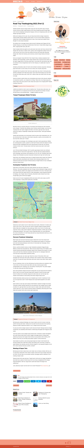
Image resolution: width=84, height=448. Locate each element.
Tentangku (33, 1)
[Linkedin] (44, 381)
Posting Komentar (30, 26)
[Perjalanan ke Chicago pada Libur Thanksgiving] (35, 394)
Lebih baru (16, 385)
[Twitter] (38, 381)
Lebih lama (49, 385)
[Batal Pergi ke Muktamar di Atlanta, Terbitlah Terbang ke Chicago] (15, 399)
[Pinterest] (49, 381)
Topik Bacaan (39, 1)
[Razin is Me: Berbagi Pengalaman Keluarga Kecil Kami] (17, 1)
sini (59, 50)
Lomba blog (67, 64)
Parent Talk (58, 66)
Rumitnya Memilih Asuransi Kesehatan (44, 398)
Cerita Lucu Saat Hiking (43, 403)
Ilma (18, 375)
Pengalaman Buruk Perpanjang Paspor (26, 86)
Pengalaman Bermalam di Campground (26, 319)
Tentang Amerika (17, 370)
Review (66, 66)
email (62, 53)
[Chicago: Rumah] (15, 394)
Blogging (56, 59)
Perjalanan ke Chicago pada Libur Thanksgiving (44, 393)
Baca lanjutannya (44, 365)
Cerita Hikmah (62, 59)
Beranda (27, 1)
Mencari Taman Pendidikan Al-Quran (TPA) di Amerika (24, 404)
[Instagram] (70, 443)
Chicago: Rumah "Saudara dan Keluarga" (24, 393)
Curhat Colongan (58, 62)
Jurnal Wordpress (58, 64)
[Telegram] (33, 381)
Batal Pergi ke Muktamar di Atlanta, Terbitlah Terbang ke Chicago (24, 399)
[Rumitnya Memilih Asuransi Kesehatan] (35, 399)
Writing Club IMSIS (66, 68)
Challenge (68, 59)
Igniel (70, 446)
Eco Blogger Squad (66, 62)
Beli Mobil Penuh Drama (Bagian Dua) (26, 221)
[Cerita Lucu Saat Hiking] (35, 405)
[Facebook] (65, 443)
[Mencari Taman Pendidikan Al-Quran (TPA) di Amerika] (15, 405)
